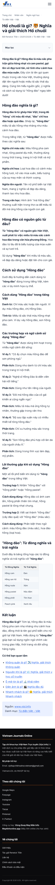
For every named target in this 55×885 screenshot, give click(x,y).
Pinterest (6, 814)
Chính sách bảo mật (11, 862)
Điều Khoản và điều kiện (13, 867)
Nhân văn (19, 15)
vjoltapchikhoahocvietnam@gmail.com (26, 765)
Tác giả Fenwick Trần (12, 852)
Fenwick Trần (12, 37)
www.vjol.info (23, 706)
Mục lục (9, 47)
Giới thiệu (6, 848)
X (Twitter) (7, 819)
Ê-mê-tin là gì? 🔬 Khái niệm (22, 681)
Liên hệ (5, 857)
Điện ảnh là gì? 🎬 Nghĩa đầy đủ (24, 686)
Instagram (7, 799)
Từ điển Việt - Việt (10, 19)
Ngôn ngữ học (33, 15)
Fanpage (6, 795)
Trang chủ (7, 15)
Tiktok (5, 809)
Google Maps (8, 790)
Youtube (6, 804)
